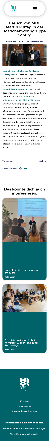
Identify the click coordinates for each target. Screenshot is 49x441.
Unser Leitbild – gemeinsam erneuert (21, 271)
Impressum (24, 406)
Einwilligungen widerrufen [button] (24, 434)
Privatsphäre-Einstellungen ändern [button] (24, 423)
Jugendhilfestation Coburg (15, 89)
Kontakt (24, 401)
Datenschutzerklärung (24, 411)
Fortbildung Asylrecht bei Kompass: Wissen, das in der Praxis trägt (21, 343)
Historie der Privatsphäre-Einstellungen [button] (24, 428)
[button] (34, 8)
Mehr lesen (9, 277)
